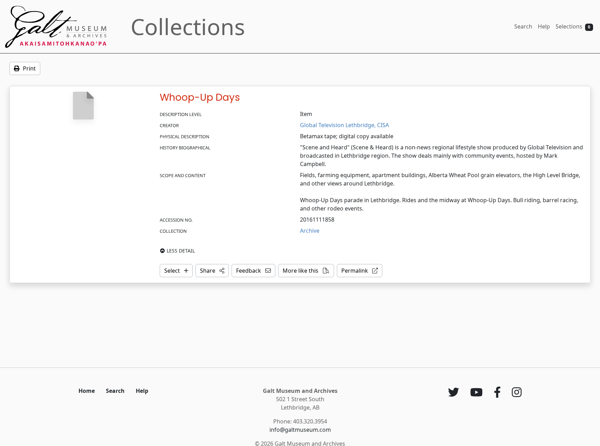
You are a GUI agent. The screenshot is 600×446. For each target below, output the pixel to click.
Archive (309, 230)
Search (523, 26)
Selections (573, 26)
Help (544, 26)
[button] (212, 270)
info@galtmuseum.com (300, 429)
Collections (188, 26)
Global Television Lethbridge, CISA (344, 125)
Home (86, 391)
